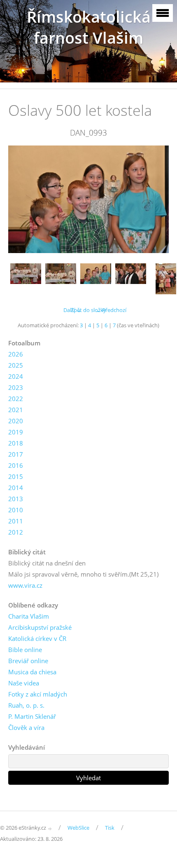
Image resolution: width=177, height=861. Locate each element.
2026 (15, 354)
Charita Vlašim (28, 616)
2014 (15, 487)
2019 (15, 432)
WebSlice (78, 827)
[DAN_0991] (25, 278)
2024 (15, 376)
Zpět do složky (88, 310)
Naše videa (23, 683)
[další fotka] (155, 199)
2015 (15, 476)
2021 (15, 410)
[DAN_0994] (130, 278)
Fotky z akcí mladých (37, 694)
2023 (15, 387)
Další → (72, 310)
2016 (15, 465)
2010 (15, 510)
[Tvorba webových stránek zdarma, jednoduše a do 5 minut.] (50, 828)
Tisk (109, 827)
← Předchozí (110, 310)
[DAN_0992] (60, 278)
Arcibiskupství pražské (40, 627)
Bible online (25, 649)
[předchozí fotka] (21, 199)
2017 (15, 454)
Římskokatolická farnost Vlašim (89, 27)
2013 (15, 499)
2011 (15, 521)
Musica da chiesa (32, 672)
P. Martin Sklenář (32, 716)
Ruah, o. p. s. (26, 705)
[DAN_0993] (95, 278)
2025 (15, 365)
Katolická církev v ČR (37, 638)
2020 (15, 421)
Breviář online (28, 661)
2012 (15, 532)
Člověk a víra (26, 727)
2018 (15, 443)
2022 (15, 398)
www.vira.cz (25, 585)
